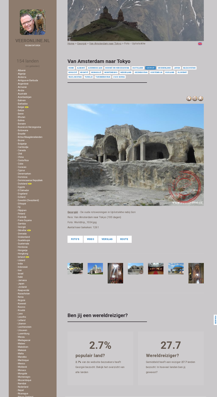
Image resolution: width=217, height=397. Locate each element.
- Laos (20, 313)
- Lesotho (21, 317)
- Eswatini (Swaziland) (28, 200)
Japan (177, 68)
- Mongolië (22, 373)
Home (71, 68)
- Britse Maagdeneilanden (29, 137)
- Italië (20, 277)
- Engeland (22, 193)
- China (20, 157)
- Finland (21, 213)
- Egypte (21, 187)
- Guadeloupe (23, 240)
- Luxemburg (23, 333)
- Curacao (21, 167)
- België (20, 107)
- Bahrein (21, 100)
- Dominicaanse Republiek (30, 180)
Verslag (107, 239)
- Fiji (18, 207)
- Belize (20, 110)
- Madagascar (24, 340)
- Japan (20, 283)
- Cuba (20, 163)
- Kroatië (21, 310)
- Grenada (22, 233)
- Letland (21, 320)
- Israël (20, 273)
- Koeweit (21, 303)
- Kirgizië (21, 300)
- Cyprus (21, 170)
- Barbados (22, 103)
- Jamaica (22, 280)
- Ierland (21, 257)
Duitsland (137, 68)
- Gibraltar (22, 230)
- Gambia (21, 223)
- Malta (20, 353)
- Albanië (21, 70)
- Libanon (21, 323)
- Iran (19, 270)
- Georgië (21, 227)
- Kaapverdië (23, 290)
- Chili (19, 153)
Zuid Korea (119, 77)
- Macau (21, 337)
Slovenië (182, 72)
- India (20, 263)
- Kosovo (21, 307)
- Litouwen (22, 330)
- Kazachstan (23, 293)
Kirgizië (72, 72)
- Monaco (21, 370)
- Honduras (22, 247)
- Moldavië (22, 367)
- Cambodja (22, 147)
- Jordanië (22, 287)
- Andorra (21, 77)
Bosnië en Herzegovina (117, 68)
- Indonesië (22, 267)
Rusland (169, 72)
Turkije (89, 77)
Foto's (75, 239)
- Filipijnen (22, 210)
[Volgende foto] (200, 98)
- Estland (21, 197)
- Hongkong (22, 253)
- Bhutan (21, 117)
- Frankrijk (21, 217)
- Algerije (21, 73)
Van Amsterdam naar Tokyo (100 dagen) (97, 217)
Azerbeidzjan (95, 68)
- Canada (21, 150)
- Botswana (22, 130)
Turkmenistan (103, 77)
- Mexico (21, 363)
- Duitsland (22, 183)
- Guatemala (23, 243)
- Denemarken (24, 173)
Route (124, 239)
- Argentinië (22, 83)
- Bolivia (20, 120)
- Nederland (22, 387)
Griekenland (164, 68)
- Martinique (23, 360)
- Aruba (20, 90)
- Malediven (22, 347)
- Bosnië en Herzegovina (29, 127)
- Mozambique (24, 380)
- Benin (20, 113)
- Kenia (20, 297)
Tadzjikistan (75, 77)
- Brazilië (21, 133)
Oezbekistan (141, 72)
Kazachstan (189, 68)
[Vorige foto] (194, 98)
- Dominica (22, 177)
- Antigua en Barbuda (27, 80)
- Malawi (21, 343)
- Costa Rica (23, 160)
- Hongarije (22, 250)
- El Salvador (23, 190)
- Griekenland (23, 237)
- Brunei (20, 140)
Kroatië (84, 72)
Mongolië (96, 72)
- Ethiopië (21, 203)
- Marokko (22, 357)
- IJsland (21, 260)
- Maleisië (21, 350)
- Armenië (22, 87)
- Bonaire (21, 123)
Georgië (150, 68)
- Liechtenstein (24, 327)
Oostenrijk (156, 72)
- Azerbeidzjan (24, 97)
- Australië (22, 93)
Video (90, 239)
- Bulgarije (22, 143)
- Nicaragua (22, 393)
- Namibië (21, 383)
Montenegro (110, 72)
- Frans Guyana (24, 220)
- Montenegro (23, 377)
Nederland (126, 72)
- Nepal (20, 390)
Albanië (81, 68)
